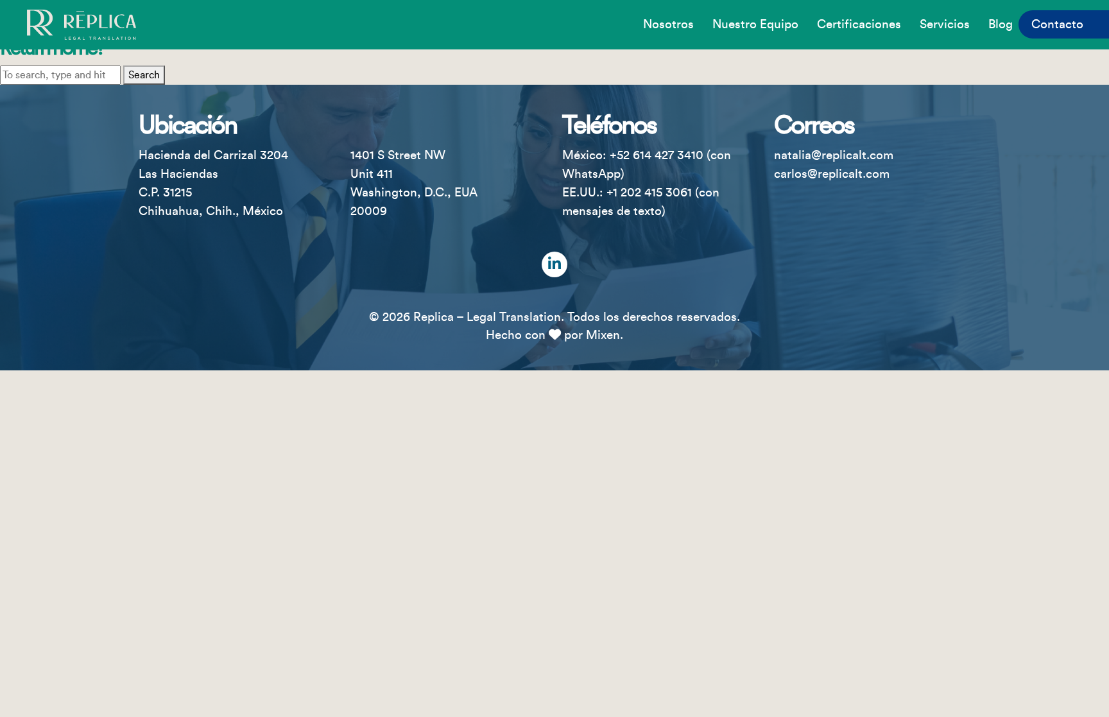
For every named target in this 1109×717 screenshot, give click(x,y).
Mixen (603, 335)
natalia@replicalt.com (833, 155)
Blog (1000, 24)
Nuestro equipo (755, 24)
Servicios (945, 24)
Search (144, 75)
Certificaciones (859, 24)
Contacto (1057, 24)
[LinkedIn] (554, 264)
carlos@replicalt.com (832, 174)
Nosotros (668, 24)
